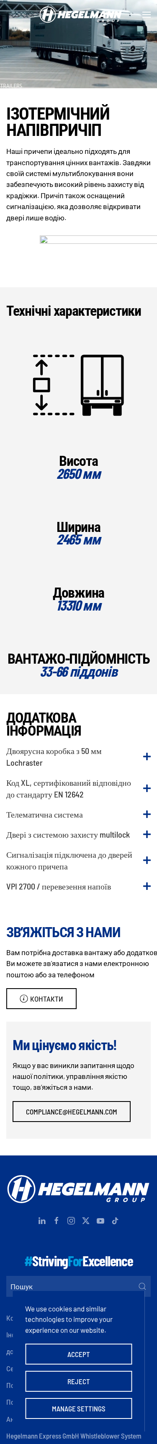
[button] (146, 14)
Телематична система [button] (44, 814)
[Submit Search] (142, 1286)
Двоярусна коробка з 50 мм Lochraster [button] (54, 756)
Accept (78, 1354)
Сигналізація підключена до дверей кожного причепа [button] (69, 860)
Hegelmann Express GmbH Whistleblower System (74, 1435)
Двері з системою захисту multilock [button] (68, 834)
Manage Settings (79, 1408)
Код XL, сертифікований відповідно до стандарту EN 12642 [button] (68, 788)
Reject (78, 1381)
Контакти (46, 998)
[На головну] (79, 14)
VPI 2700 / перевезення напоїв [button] (58, 886)
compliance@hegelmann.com (71, 1111)
